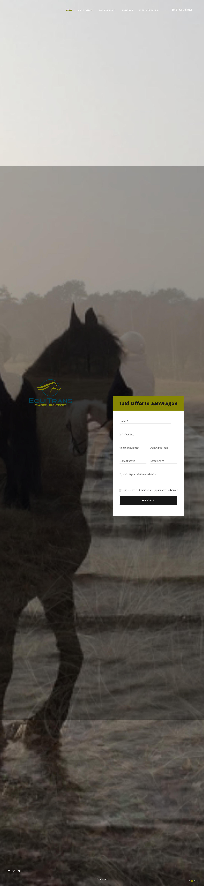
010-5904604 (182, 10)
